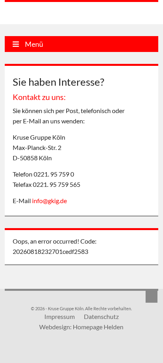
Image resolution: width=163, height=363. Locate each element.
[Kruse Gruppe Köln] (45, 14)
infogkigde (49, 200)
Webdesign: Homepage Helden (81, 326)
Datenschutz (101, 316)
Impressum (59, 316)
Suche (151, 297)
